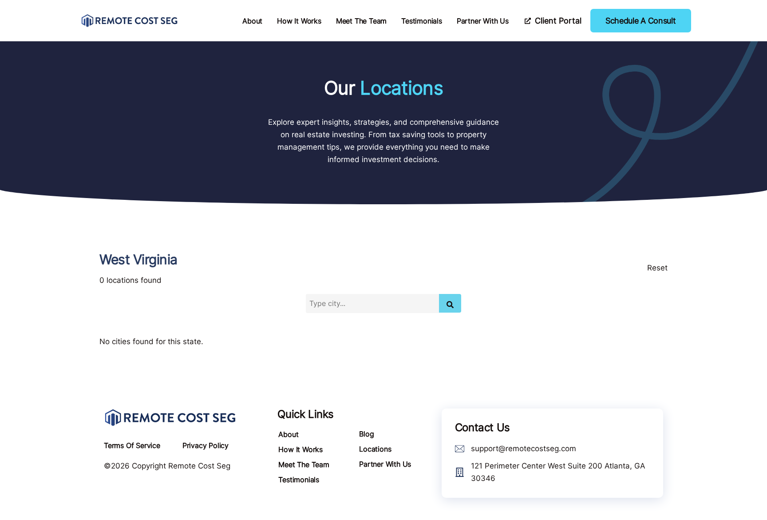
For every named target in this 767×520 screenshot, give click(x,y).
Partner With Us (483, 20)
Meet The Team (361, 20)
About (252, 20)
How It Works (299, 20)
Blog (366, 433)
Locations (375, 449)
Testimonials (421, 20)
